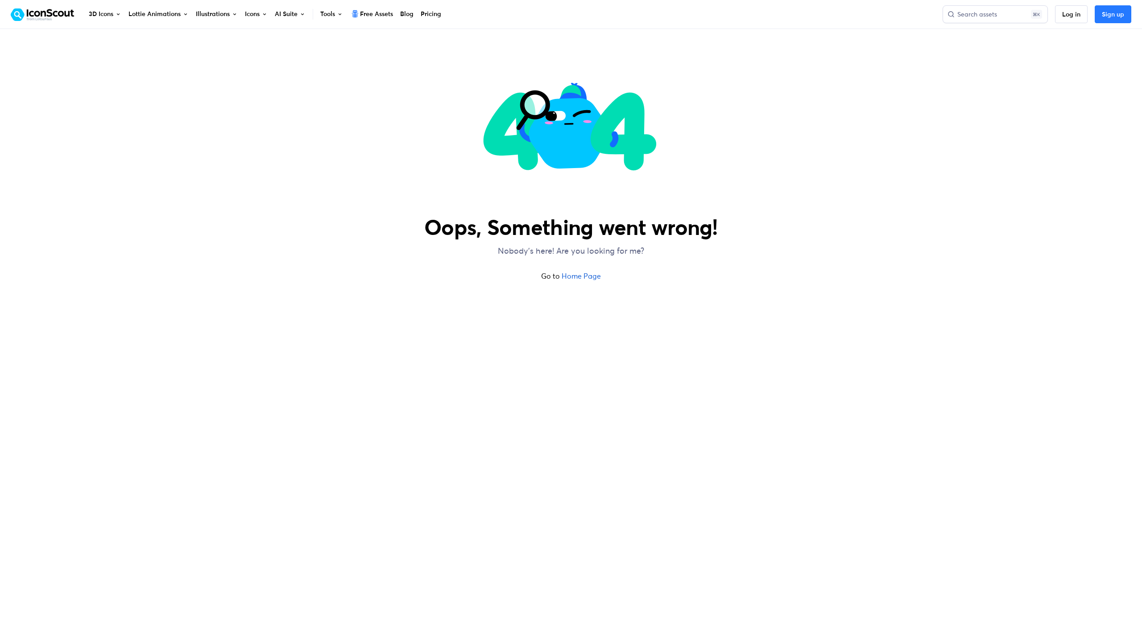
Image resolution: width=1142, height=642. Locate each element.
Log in (1071, 15)
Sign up (1113, 15)
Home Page (581, 276)
